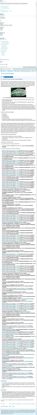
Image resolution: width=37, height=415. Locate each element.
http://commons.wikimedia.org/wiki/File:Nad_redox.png (12, 354)
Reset (1, 28)
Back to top (2, 403)
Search (2, 69)
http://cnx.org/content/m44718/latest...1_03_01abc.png (23, 374)
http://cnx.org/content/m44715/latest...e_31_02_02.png (12, 173)
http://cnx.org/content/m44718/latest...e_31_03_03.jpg (23, 289)
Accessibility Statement (27, 412)
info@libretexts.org (11, 413)
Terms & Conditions (20, 412)
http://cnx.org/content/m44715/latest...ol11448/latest (12, 151)
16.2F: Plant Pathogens (4, 399)
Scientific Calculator (4, 47)
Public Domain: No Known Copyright (13, 368)
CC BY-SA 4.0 (15, 399)
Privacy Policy (16, 412)
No (14, 406)
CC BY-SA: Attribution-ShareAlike (27, 298)
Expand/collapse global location (35, 70)
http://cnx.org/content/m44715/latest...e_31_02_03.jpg (12, 175)
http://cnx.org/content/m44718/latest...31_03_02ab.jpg (23, 377)
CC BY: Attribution (30, 304)
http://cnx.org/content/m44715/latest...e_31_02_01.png (12, 161)
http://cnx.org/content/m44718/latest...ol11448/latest (12, 255)
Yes (10, 406)
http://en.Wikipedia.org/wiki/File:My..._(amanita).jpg (12, 349)
